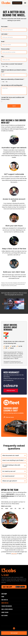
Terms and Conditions (15, 97)
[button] (3, 304)
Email (3, 41)
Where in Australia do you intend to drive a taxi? (13, 71)
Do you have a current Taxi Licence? (12, 64)
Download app (17, 3)
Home (2, 596)
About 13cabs (4, 612)
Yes (3, 66)
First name (4, 26)
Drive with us (4, 603)
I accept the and (12, 98)
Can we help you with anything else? (12, 85)
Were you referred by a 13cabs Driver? (12, 79)
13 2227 (6, 575)
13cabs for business (6, 606)
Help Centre (4, 615)
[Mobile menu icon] (25, 3)
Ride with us (4, 600)
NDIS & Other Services (7, 609)
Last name (4, 34)
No (6, 66)
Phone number (5, 49)
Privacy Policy (5, 99)
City (2, 56)
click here (14, 553)
